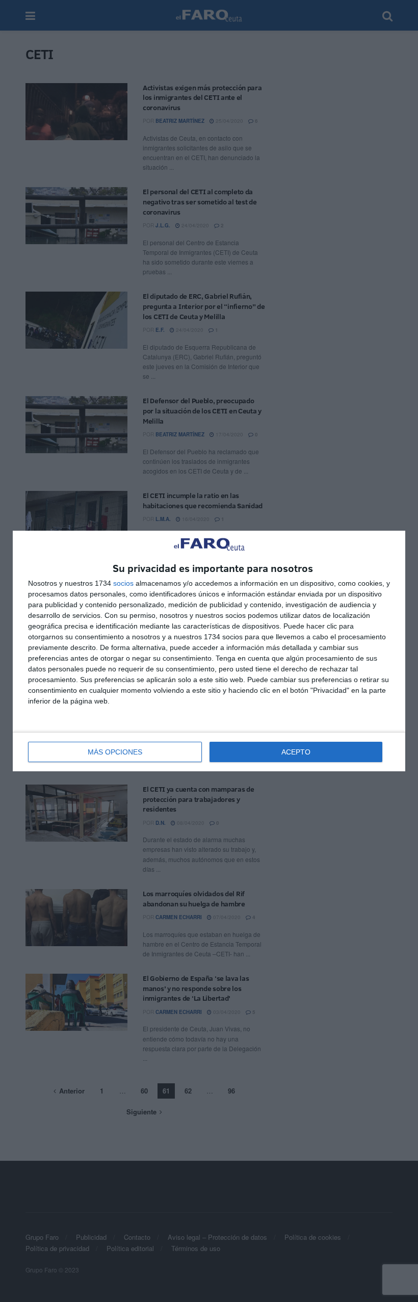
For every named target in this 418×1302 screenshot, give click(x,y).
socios (123, 583)
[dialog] (209, 651)
